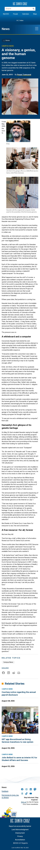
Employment (20, 833)
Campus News (8, 662)
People (15, 14)
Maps (35, 14)
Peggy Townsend (24, 75)
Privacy (20, 836)
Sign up (23, 802)
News (6, 29)
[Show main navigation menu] (36, 28)
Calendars (25, 14)
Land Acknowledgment (20, 830)
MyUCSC (6, 14)
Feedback (5, 791)
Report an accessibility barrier (20, 826)
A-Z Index (20, 20)
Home (8, 40)
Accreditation (20, 840)
